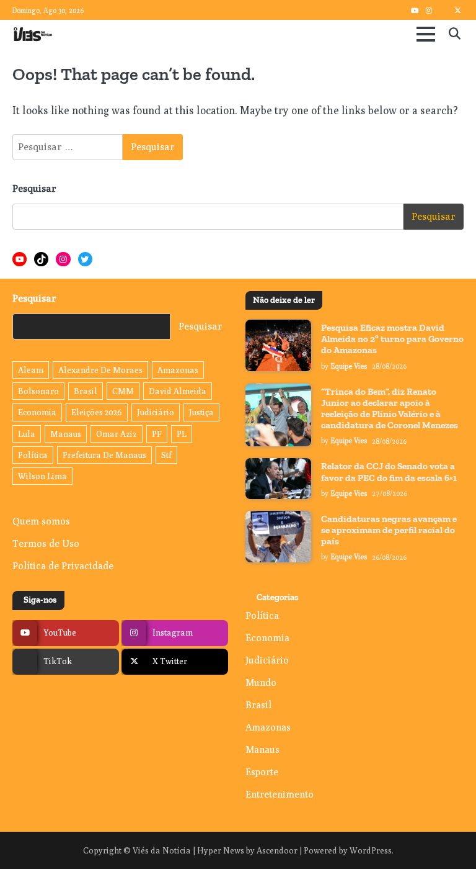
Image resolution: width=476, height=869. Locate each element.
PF (157, 434)
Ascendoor (277, 850)
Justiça (201, 412)
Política (33, 455)
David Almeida (177, 391)
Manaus (65, 434)
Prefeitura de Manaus (104, 455)
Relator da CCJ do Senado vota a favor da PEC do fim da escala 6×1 (389, 472)
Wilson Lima (42, 476)
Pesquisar (34, 188)
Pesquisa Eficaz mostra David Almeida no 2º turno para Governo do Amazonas (392, 339)
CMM (123, 391)
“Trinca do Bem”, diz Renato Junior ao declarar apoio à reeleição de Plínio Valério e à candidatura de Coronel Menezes (389, 408)
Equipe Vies (349, 366)
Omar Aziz (116, 434)
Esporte (261, 771)
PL (182, 434)
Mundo (260, 682)
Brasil (85, 391)
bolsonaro (38, 391)
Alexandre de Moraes (100, 370)
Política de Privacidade (62, 565)
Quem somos (41, 520)
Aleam (30, 370)
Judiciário (155, 412)
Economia (37, 412)
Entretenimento (279, 793)
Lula (26, 434)
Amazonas (177, 370)
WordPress (371, 850)
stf (166, 455)
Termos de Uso (45, 543)
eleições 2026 (96, 412)
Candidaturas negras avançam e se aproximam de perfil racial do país (389, 530)
